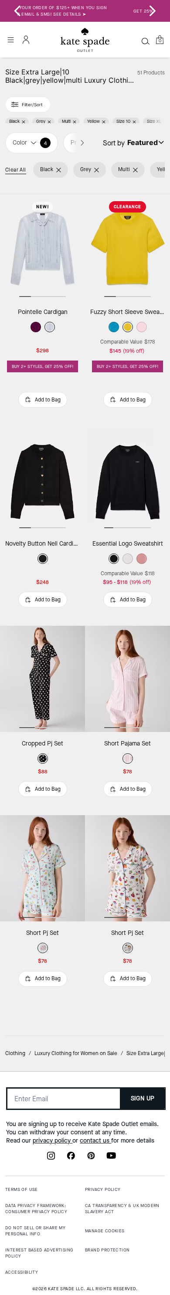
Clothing (15, 1053)
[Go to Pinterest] (91, 1158)
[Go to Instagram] (51, 1158)
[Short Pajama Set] (127, 679)
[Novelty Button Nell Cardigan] (42, 479)
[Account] (26, 39)
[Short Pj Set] (42, 868)
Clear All (15, 169)
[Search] (145, 41)
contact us (95, 1140)
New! (42, 206)
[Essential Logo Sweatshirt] (127, 479)
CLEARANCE (127, 206)
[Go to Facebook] (71, 1158)
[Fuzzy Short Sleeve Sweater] (127, 247)
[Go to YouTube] (111, 1158)
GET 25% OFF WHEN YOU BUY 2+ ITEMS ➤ (85, 11)
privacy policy (52, 1140)
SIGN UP (143, 1098)
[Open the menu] (10, 39)
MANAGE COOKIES (105, 1231)
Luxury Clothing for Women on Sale (75, 1053)
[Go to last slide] (17, 11)
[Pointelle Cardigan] (42, 247)
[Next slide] (153, 11)
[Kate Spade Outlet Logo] (85, 40)
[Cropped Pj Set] (42, 679)
